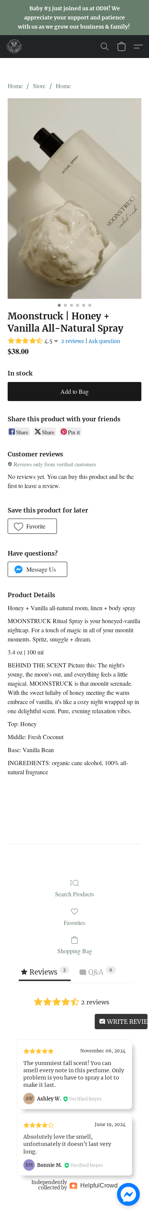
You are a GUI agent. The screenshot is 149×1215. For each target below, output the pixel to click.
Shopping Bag (74, 951)
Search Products (74, 894)
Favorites (74, 923)
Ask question (104, 341)
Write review (126, 1021)
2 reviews (72, 341)
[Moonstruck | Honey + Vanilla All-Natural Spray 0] (74, 198)
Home (15, 86)
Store (39, 86)
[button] (14, 46)
